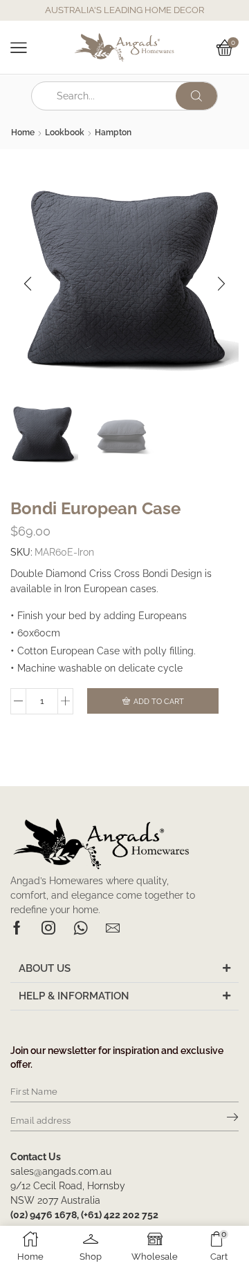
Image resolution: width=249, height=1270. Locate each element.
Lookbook (64, 132)
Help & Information (74, 996)
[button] (27, 283)
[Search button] (196, 96)
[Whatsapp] (80, 928)
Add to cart (158, 701)
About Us (45, 968)
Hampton (113, 132)
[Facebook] (17, 928)
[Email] (113, 928)
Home (23, 132)
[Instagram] (48, 928)
